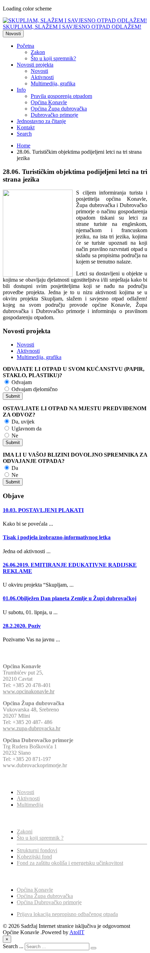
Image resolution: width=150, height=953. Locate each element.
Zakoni (24, 831)
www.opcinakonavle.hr (28, 691)
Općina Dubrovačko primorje (49, 902)
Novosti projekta (35, 65)
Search (24, 134)
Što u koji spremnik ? (40, 838)
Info (21, 90)
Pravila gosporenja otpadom (61, 96)
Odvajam (21, 382)
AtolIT (76, 932)
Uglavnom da (26, 429)
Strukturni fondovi (37, 850)
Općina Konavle (49, 102)
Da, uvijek (22, 422)
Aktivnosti (42, 77)
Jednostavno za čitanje (41, 121)
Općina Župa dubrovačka (59, 109)
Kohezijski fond (34, 857)
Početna (25, 46)
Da (14, 468)
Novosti (13, 33)
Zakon (38, 52)
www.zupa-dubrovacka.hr (31, 728)
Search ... (13, 946)
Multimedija (30, 805)
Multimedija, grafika (53, 83)
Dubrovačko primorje (54, 115)
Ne (14, 436)
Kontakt (26, 127)
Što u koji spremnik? (53, 58)
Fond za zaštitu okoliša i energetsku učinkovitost (70, 863)
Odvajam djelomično (34, 389)
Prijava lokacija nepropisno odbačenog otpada (67, 914)
